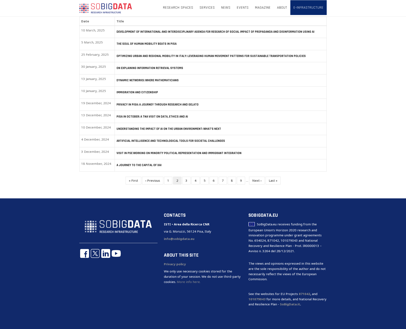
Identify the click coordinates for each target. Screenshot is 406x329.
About (282, 7)
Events (243, 7)
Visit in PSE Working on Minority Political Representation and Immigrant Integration (179, 153)
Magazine (263, 7)
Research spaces (178, 7)
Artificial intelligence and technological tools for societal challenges (171, 141)
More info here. (188, 282)
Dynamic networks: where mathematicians (148, 80)
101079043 (257, 299)
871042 (304, 294)
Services (207, 7)
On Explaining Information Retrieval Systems (150, 68)
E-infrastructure (309, 7)
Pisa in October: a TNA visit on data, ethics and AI (152, 117)
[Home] (105, 8)
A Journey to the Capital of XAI (139, 165)
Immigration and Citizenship (137, 92)
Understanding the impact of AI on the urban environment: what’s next (169, 129)
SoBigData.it (290, 304)
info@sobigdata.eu (179, 239)
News (225, 7)
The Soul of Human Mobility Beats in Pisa (147, 44)
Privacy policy (175, 264)
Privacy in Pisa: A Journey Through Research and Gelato (158, 105)
